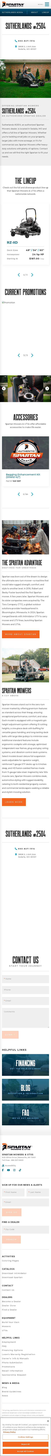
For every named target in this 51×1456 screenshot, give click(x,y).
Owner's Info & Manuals (15, 1358)
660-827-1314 (26, 41)
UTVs (5, 1330)
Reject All (25, 1444)
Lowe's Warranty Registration (18, 1354)
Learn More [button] (14, 802)
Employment (9, 1342)
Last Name (34, 1192)
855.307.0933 (17, 1160)
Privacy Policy (9, 1432)
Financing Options (12, 1350)
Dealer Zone (9, 1306)
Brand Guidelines (11, 1391)
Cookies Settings (25, 1437)
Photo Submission (12, 1362)
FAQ (4, 1346)
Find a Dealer (9, 1310)
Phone (7, 990)
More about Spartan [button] (20, 634)
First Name (10, 1192)
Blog (4, 1387)
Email (7, 1001)
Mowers (6, 1326)
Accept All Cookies (25, 1451)
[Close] (48, 1421)
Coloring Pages (10, 1261)
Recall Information (12, 1371)
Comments (9, 1012)
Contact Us (8, 1290)
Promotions (8, 1367)
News (5, 1396)
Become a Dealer (11, 1301)
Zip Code (9, 1229)
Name (7, 979)
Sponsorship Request (14, 1375)
